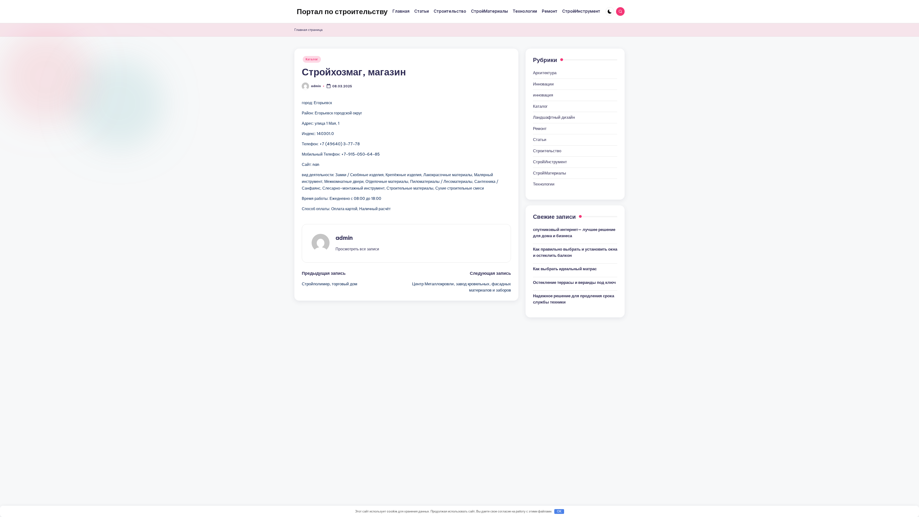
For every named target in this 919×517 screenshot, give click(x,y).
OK (559, 511)
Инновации (543, 84)
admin (344, 237)
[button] (357, 249)
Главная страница (308, 30)
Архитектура (544, 72)
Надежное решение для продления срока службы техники (573, 299)
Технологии (544, 184)
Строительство (547, 150)
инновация (543, 95)
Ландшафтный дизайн (554, 117)
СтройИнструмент (550, 161)
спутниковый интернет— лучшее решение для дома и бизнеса (574, 232)
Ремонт (540, 128)
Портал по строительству (342, 11)
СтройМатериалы (549, 173)
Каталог (312, 59)
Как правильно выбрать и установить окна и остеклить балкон (575, 252)
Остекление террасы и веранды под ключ (574, 282)
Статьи (539, 139)
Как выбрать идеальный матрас (565, 268)
